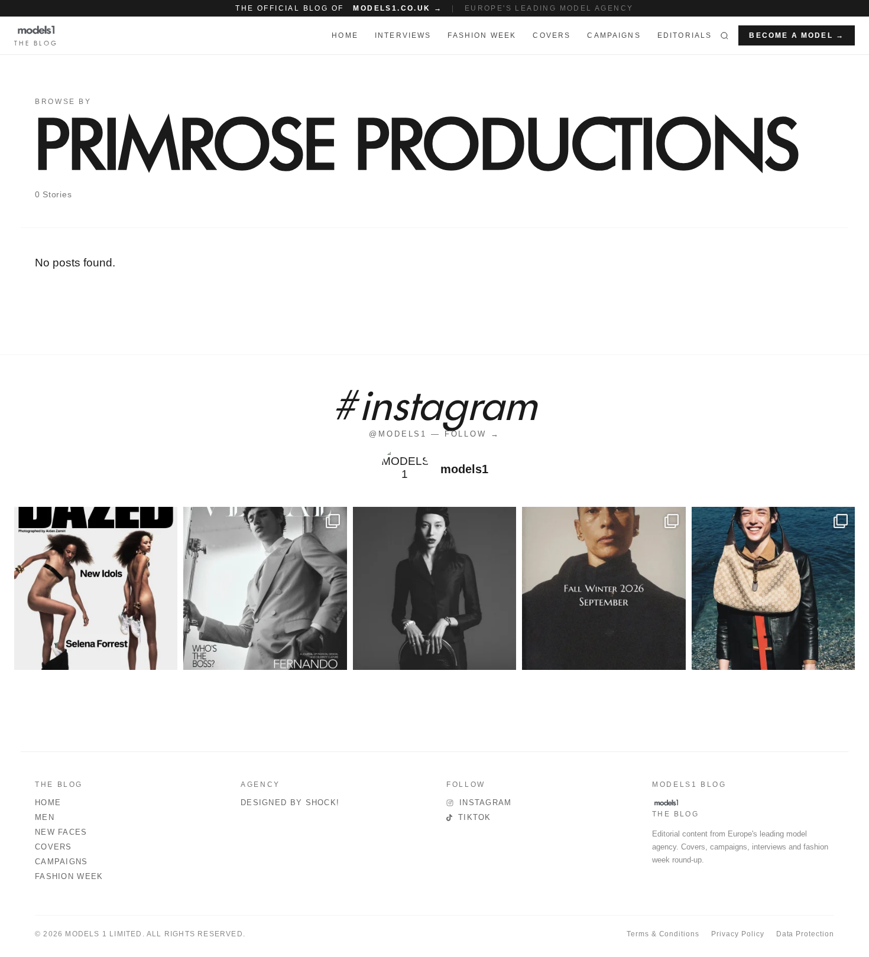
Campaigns (613, 35)
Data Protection (805, 934)
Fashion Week (69, 876)
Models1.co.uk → (397, 8)
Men (44, 817)
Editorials (684, 35)
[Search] (724, 35)
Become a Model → (796, 35)
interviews (403, 35)
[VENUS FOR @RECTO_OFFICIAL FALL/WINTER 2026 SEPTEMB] (603, 588)
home (345, 35)
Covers (551, 35)
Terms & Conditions (663, 934)
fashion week (482, 35)
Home (48, 802)
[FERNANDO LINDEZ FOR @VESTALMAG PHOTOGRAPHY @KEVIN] (264, 588)
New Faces (61, 832)
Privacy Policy (737, 934)
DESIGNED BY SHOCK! (290, 802)
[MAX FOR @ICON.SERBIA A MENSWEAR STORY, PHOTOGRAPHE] (773, 588)
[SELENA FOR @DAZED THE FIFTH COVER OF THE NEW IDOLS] (95, 588)
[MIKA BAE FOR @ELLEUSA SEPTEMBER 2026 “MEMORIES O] (434, 588)
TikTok (474, 817)
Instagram (485, 802)
